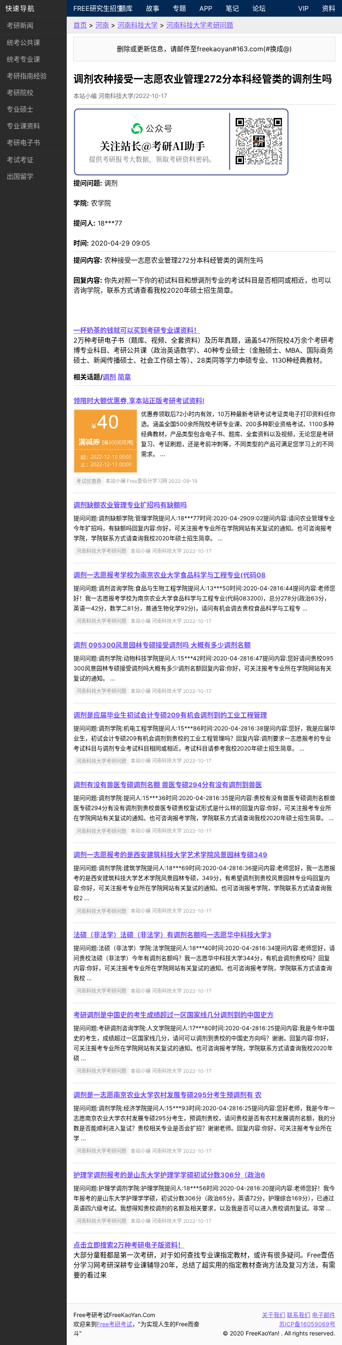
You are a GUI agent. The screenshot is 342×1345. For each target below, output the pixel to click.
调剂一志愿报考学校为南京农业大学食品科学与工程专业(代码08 (169, 575)
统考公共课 (23, 42)
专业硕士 (20, 109)
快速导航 (20, 8)
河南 (102, 25)
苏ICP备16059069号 (307, 1323)
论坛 (259, 8)
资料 (328, 8)
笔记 (232, 8)
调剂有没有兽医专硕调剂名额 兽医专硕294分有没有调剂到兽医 (167, 784)
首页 (80, 25)
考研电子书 (23, 142)
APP (205, 8)
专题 (179, 8)
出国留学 (20, 176)
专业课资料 (23, 126)
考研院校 (20, 92)
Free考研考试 (114, 1323)
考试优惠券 (88, 481)
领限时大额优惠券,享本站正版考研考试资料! (138, 400)
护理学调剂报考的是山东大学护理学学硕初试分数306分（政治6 (169, 1175)
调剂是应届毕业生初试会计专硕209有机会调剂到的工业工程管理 (170, 715)
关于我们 (273, 1314)
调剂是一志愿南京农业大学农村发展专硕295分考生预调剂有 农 (167, 1095)
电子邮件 (323, 1314)
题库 (126, 8)
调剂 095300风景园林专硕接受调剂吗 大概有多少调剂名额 (162, 645)
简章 (124, 377)
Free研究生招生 (93, 8)
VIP (303, 8)
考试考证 (20, 160)
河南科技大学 (138, 25)
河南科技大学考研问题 (199, 25)
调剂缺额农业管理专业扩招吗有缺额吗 (130, 505)
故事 (152, 8)
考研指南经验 (27, 76)
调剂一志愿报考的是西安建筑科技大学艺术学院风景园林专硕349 (170, 855)
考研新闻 (20, 25)
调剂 (109, 377)
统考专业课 (23, 59)
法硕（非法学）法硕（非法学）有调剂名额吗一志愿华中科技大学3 (172, 935)
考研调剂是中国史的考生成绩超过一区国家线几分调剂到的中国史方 (173, 1015)
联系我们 (298, 1314)
